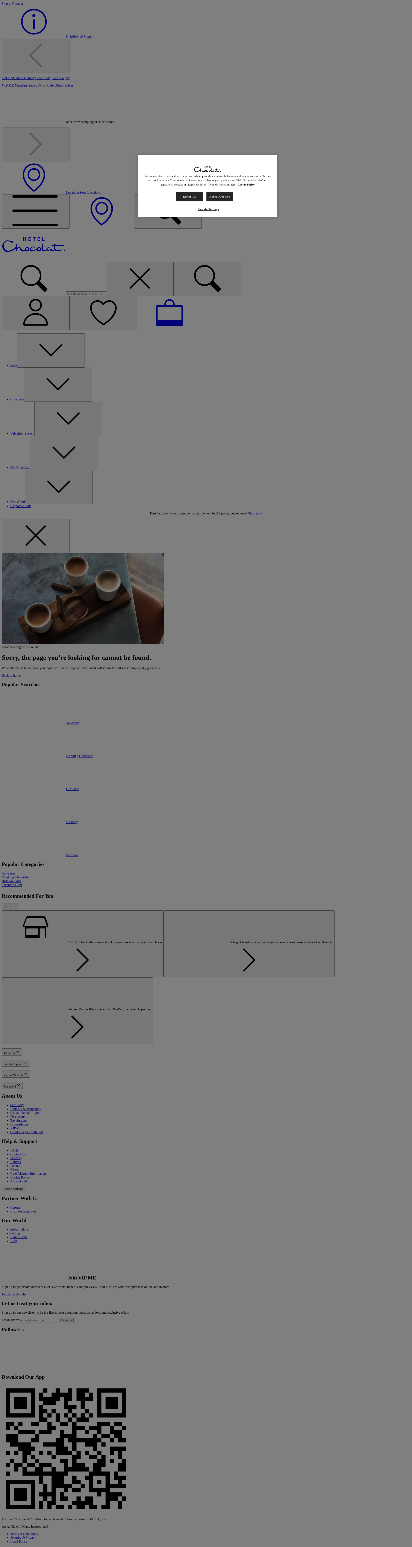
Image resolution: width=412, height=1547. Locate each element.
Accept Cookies (219, 196)
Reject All (189, 196)
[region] (207, 186)
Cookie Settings (208, 209)
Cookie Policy (246, 184)
